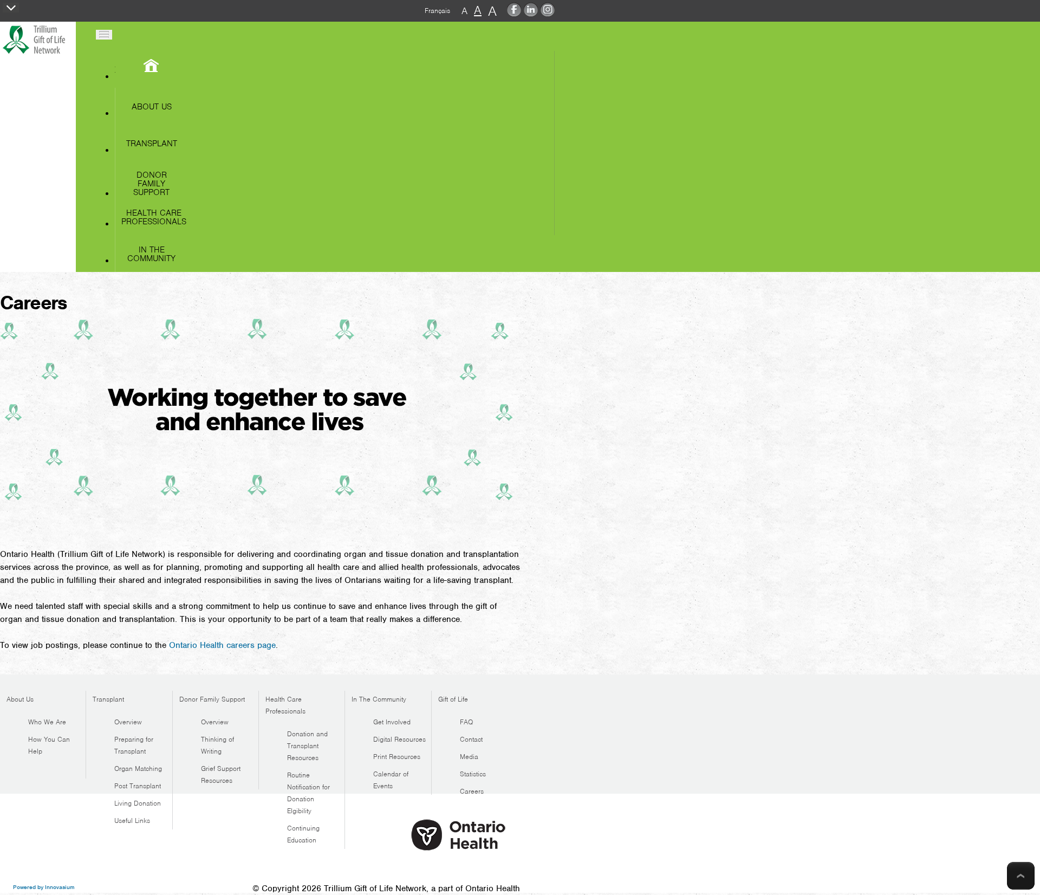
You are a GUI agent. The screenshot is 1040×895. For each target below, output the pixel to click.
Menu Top (11, 7)
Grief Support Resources (220, 774)
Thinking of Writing (217, 745)
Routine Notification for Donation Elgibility (308, 792)
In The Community (151, 254)
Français (437, 10)
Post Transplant (137, 785)
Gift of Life (453, 699)
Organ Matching (138, 768)
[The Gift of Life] (37, 55)
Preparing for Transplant (133, 745)
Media (469, 756)
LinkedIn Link (531, 12)
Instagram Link (548, 12)
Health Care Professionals (153, 217)
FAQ (466, 722)
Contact (471, 739)
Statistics (473, 774)
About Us (152, 106)
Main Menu (104, 35)
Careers (472, 791)
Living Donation (137, 803)
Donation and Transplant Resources (307, 745)
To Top (1021, 876)
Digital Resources (399, 739)
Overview (128, 722)
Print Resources (396, 756)
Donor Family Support (151, 183)
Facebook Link (514, 12)
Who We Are (47, 722)
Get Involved (392, 722)
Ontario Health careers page (222, 645)
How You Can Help (49, 745)
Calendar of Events (390, 779)
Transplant (151, 143)
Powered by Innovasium (44, 887)
